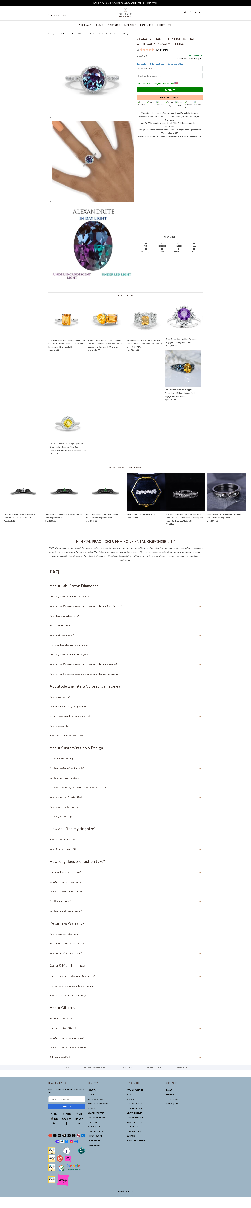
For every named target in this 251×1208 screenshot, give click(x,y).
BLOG (129, 1095)
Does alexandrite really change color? (125, 706)
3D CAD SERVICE (94, 1141)
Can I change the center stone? (125, 778)
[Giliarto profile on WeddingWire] (51, 1170)
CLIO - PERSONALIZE (134, 1104)
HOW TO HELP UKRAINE (136, 1141)
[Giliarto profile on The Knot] (51, 1183)
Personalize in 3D (169, 97)
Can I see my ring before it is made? (125, 768)
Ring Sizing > (126, 1067)
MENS (161, 24)
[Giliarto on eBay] (69, 1137)
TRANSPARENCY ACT (96, 1131)
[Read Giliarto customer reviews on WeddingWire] (81, 1153)
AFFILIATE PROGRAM (135, 1090)
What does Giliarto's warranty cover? (125, 943)
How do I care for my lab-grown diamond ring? (125, 976)
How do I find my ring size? (125, 839)
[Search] (185, 12)
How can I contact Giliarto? (125, 1028)
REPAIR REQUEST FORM (96, 1113)
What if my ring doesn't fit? (125, 849)
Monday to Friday (172, 1099)
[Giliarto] (125, 11)
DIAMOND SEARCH (134, 1127)
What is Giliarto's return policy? (125, 934)
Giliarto (120, 1191)
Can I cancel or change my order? (125, 911)
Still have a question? (125, 1057)
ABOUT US (92, 1090)
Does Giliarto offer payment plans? (125, 1038)
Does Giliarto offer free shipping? (125, 882)
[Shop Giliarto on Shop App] (57, 1143)
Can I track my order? (125, 901)
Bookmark (178, 252)
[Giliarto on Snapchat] (54, 1123)
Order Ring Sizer (157, 64)
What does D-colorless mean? (125, 616)
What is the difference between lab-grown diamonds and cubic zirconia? (125, 674)
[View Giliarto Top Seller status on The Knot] (68, 1161)
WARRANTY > (182, 1067)
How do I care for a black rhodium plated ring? (125, 986)
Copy (194, 252)
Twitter (146, 246)
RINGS (99, 24)
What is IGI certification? (125, 635)
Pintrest (178, 246)
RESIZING (91, 1108)
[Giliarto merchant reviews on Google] (69, 1172)
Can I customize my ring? (125, 758)
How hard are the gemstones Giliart (125, 735)
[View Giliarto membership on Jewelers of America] (66, 1153)
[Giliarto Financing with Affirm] (62, 1143)
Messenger (146, 252)
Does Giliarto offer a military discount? (125, 1047)
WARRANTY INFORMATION (98, 1104)
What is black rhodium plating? (125, 807)
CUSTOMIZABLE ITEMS (96, 1118)
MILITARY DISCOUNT (134, 1113)
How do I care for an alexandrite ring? (125, 995)
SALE (170, 25)
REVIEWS (130, 1099)
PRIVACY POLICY (94, 1127)
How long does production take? (125, 872)
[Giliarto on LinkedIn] (79, 1123)
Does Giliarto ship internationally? (125, 891)
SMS (162, 252)
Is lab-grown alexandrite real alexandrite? (125, 716)
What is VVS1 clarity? (125, 625)
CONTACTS (131, 1136)
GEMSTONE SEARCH (134, 1131)
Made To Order (182, 59)
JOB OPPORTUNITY (95, 1145)
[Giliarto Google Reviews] (64, 1137)
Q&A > (66, 1067)
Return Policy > (154, 1067)
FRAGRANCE (92, 1122)
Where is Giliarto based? (125, 1018)
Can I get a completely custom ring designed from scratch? (125, 787)
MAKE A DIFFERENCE (135, 1118)
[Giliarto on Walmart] (83, 1137)
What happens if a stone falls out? (125, 953)
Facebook (162, 246)
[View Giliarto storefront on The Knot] (59, 1161)
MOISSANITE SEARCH (135, 1122)
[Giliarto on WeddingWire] (55, 1137)
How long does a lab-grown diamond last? (125, 645)
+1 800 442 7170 (58, 15)
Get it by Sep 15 (196, 57)
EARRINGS (130, 24)
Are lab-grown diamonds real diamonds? (125, 596)
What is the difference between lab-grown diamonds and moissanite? (125, 664)
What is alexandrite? (125, 697)
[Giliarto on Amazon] (74, 1137)
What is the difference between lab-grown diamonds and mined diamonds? (125, 606)
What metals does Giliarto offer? (125, 797)
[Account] (191, 12)
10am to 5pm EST (172, 1104)
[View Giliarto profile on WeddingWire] (51, 1153)
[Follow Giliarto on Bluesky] (67, 1143)
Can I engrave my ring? (125, 816)
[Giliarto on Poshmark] (78, 1137)
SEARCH (91, 1095)
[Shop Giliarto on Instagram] (71, 1143)
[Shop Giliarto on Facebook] (76, 1143)
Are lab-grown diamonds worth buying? (125, 654)
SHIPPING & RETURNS (96, 1099)
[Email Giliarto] (54, 1128)
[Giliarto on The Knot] (50, 1137)
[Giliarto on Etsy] (59, 1137)
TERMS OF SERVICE (95, 1136)
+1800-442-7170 (172, 1095)
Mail (194, 246)
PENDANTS (114, 24)
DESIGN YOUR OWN (134, 1108)
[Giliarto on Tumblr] (66, 1123)
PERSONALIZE (85, 25)
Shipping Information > (94, 1067)
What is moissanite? (125, 726)
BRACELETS (146, 24)
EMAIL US (169, 1090)
